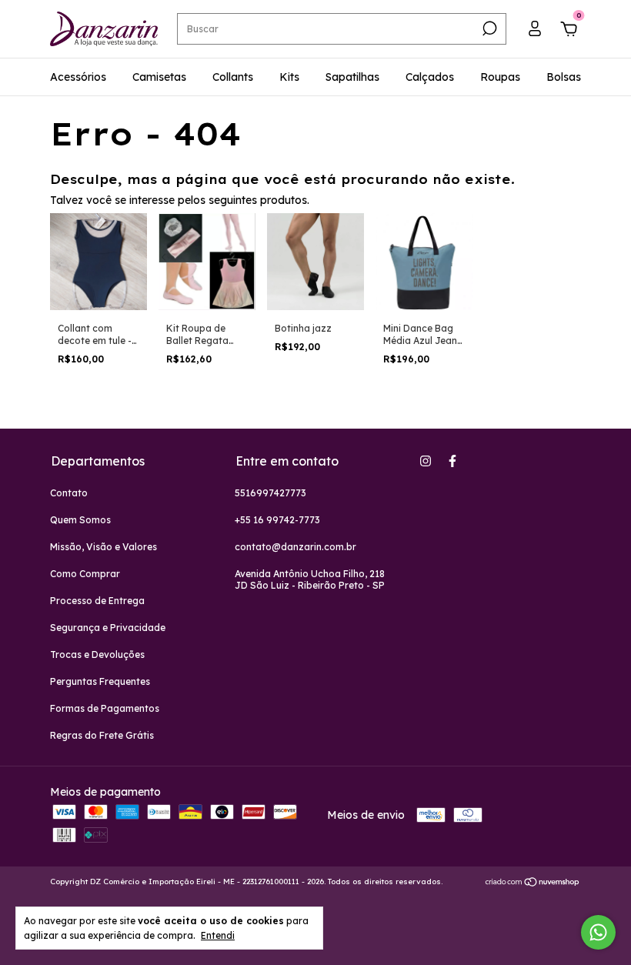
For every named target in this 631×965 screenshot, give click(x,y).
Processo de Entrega (97, 600)
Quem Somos (80, 520)
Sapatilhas (352, 77)
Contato (69, 493)
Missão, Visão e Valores (103, 547)
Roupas (500, 77)
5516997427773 (270, 493)
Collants (232, 77)
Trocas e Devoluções (97, 654)
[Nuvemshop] (533, 883)
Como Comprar (85, 573)
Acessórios (78, 77)
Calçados (430, 77)
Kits (289, 77)
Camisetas (159, 77)
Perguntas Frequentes (100, 681)
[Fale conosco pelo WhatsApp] (598, 932)
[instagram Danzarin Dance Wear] (425, 461)
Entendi (218, 935)
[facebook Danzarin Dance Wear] (452, 461)
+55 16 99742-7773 (277, 520)
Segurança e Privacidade (107, 627)
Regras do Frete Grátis (102, 735)
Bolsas (563, 77)
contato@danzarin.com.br (295, 547)
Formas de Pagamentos (104, 708)
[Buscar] (488, 28)
